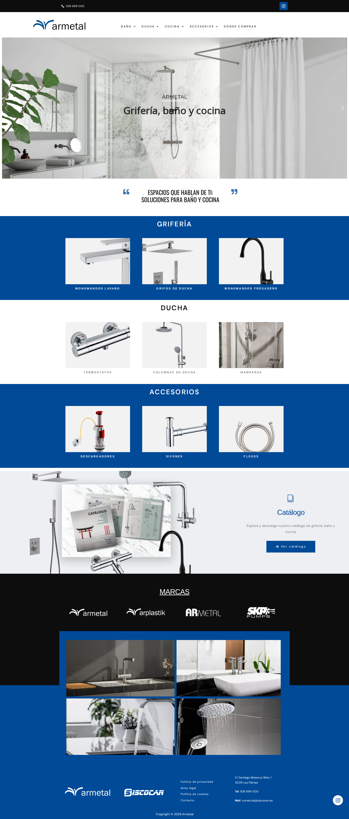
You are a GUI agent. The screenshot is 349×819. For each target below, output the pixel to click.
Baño (126, 26)
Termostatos (97, 372)
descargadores (98, 456)
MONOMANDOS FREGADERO (251, 288)
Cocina (172, 26)
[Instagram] (284, 6)
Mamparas (251, 372)
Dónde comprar (240, 26)
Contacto (187, 800)
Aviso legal (188, 788)
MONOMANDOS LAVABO (97, 288)
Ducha (148, 26)
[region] (174, 108)
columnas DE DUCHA (174, 372)
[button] (128, 26)
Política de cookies (195, 794)
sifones (174, 456)
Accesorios (202, 26)
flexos (251, 456)
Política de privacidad (197, 782)
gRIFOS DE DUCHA (174, 288)
